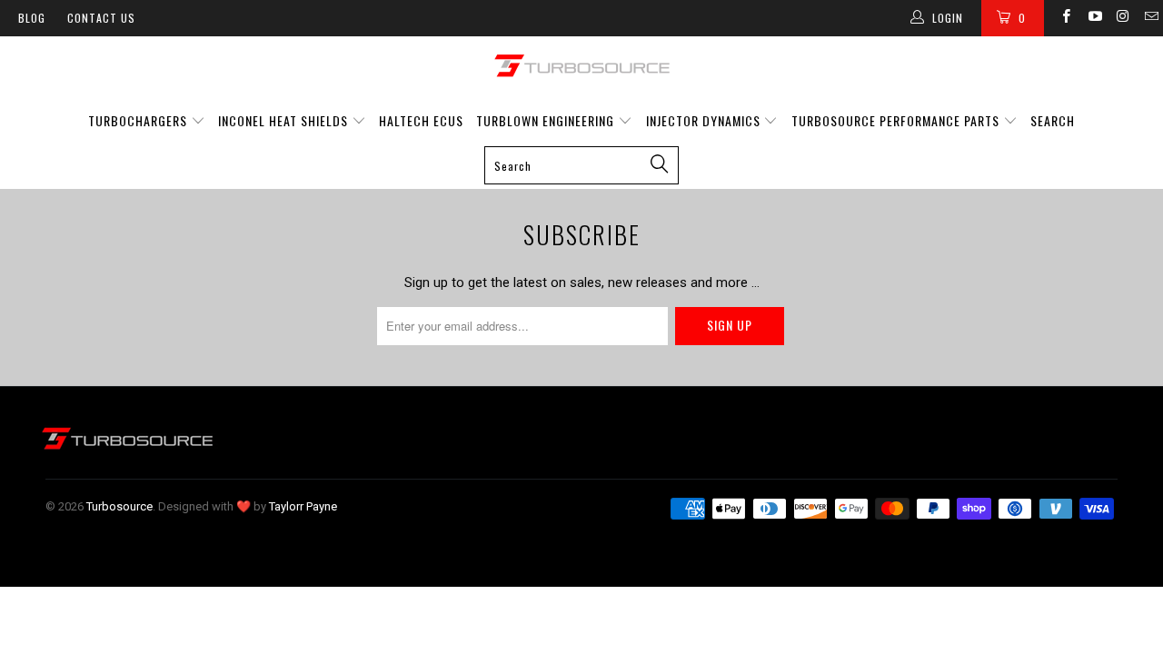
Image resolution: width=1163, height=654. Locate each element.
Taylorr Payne (303, 506)
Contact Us (101, 17)
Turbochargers (137, 120)
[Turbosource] (581, 65)
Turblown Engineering (545, 120)
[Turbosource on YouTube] (1093, 18)
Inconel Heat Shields (283, 120)
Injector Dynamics (703, 120)
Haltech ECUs (421, 120)
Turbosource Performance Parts (897, 120)
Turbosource (119, 506)
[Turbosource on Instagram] (1122, 18)
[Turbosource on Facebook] (1065, 18)
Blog (31, 17)
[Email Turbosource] (1150, 18)
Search (1052, 120)
